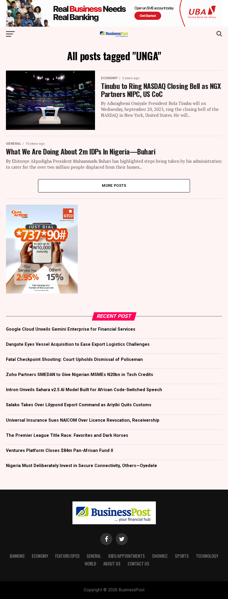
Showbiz (160, 556)
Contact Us (138, 563)
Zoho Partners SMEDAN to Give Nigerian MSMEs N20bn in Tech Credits (79, 374)
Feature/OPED (67, 556)
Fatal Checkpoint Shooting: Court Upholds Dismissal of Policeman (74, 359)
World (90, 563)
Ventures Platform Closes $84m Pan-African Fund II (59, 450)
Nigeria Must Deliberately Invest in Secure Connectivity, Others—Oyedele (81, 465)
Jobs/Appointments (126, 556)
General (94, 556)
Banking (17, 556)
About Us (112, 563)
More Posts (114, 185)
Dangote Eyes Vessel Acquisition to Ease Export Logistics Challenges (78, 344)
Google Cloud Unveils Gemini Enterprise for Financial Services (70, 329)
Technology (207, 556)
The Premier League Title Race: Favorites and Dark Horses (67, 435)
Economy (40, 556)
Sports (182, 556)
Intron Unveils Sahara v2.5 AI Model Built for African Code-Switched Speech (84, 389)
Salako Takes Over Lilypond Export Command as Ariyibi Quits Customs (78, 404)
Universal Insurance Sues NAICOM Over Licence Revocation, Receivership (82, 420)
